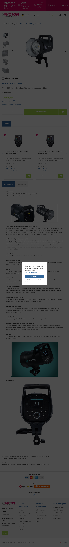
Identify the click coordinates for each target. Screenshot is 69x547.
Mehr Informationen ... (31, 272)
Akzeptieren (34, 276)
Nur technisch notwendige (28, 280)
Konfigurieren (41, 279)
